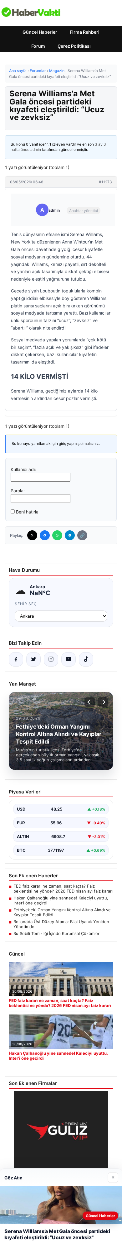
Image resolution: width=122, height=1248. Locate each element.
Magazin (56, 70)
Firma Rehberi (84, 32)
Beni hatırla (27, 511)
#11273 (105, 182)
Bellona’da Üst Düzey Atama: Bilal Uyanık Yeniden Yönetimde (61, 924)
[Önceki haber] (89, 702)
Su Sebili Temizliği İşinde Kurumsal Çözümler (56, 933)
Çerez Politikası (74, 46)
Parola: (18, 490)
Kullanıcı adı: (23, 469)
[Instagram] (51, 659)
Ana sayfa (18, 70)
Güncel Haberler (40, 32)
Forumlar (38, 70)
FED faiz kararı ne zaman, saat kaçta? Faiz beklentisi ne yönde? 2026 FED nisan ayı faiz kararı (63, 889)
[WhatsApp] (57, 535)
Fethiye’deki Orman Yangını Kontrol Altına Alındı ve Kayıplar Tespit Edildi (62, 912)
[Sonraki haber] (103, 702)
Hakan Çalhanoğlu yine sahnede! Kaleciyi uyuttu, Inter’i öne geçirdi (60, 900)
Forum (38, 46)
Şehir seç (26, 603)
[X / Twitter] (33, 659)
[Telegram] (70, 535)
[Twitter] (32, 535)
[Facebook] (45, 535)
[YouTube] (68, 659)
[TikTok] (86, 659)
